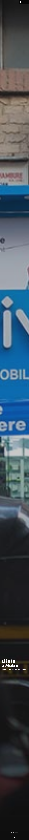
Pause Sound (25, 2)
